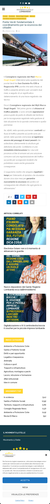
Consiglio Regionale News (15, 409)
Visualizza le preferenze (25, 494)
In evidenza (9, 397)
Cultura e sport (10, 364)
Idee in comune (10, 382)
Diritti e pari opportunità (14, 353)
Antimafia (8, 361)
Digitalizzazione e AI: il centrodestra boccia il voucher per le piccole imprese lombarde (24, 326)
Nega (25, 487)
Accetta (25, 480)
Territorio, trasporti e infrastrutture (14, 18)
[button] (46, 455)
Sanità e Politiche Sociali (14, 350)
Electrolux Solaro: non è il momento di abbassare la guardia (22, 249)
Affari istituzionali (11, 379)
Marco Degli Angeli (22, 16)
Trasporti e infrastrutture (14, 368)
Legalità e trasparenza (13, 357)
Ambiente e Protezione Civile (16, 346)
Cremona (12, 16)
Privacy (30, 500)
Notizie (32, 16)
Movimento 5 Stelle (11, 440)
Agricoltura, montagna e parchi (17, 372)
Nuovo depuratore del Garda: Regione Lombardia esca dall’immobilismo (22, 288)
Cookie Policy (19, 500)
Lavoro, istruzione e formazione (17, 375)
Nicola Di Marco (10, 416)
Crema (5, 16)
